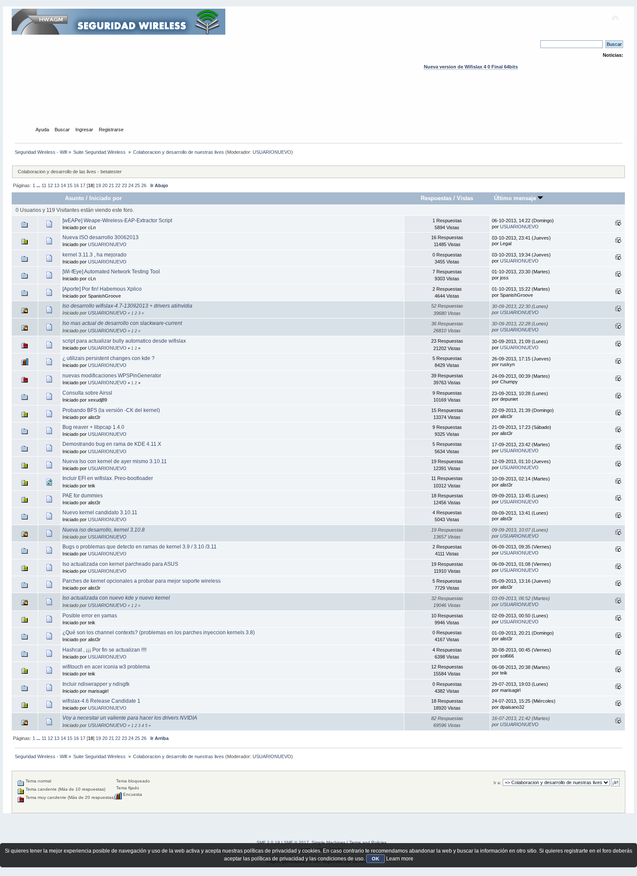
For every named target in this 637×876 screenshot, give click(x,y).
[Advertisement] (318, 106)
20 (104, 185)
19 (98, 185)
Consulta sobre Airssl (87, 393)
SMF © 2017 (296, 842)
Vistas (465, 198)
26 (143, 185)
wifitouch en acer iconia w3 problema (106, 667)
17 (82, 185)
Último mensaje (516, 198)
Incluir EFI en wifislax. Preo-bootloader (107, 478)
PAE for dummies (82, 496)
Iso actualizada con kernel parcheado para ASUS (120, 564)
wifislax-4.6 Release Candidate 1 (101, 701)
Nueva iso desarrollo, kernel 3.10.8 (103, 530)
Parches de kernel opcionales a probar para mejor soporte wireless (141, 581)
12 (50, 185)
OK (375, 858)
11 (44, 185)
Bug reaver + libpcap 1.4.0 (93, 427)
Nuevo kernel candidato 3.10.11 (99, 512)
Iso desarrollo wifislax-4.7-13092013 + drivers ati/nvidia (127, 306)
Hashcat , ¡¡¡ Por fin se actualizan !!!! (104, 650)
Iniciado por (105, 198)
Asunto (74, 198)
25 (137, 185)
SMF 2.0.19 (268, 842)
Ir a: (497, 782)
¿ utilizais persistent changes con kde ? (108, 358)
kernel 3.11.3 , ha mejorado (94, 255)
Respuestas (436, 198)
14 (63, 185)
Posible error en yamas (89, 616)
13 (56, 185)
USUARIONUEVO (272, 152)
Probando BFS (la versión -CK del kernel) (111, 410)
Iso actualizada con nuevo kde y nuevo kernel (116, 598)
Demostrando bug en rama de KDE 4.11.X (111, 444)
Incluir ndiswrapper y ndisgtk (96, 684)
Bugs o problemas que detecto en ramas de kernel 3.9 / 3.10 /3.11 (139, 547)
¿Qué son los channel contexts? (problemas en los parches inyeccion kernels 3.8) (158, 632)
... (39, 185)
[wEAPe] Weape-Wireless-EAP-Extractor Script (117, 220)
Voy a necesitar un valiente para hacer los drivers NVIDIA (129, 718)
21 (111, 185)
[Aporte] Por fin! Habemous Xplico (102, 289)
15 (69, 185)
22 (117, 185)
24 (130, 185)
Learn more (399, 859)
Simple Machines (328, 842)
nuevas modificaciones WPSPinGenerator (111, 376)
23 (124, 185)
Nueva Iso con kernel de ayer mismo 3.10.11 (114, 461)
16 (76, 185)
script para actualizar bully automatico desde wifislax (124, 341)
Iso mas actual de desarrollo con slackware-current (122, 323)
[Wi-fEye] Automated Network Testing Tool (111, 272)
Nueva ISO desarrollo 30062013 (100, 237)
